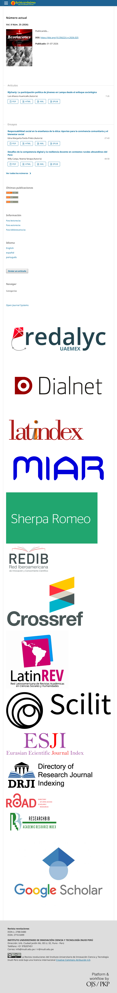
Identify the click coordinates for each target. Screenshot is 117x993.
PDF (14, 101)
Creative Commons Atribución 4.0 (73, 959)
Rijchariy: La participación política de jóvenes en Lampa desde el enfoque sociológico (52, 92)
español (10, 252)
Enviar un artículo (17, 271)
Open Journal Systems (17, 305)
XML (41, 101)
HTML (28, 101)
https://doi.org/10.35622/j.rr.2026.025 (59, 37)
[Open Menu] (6, 3)
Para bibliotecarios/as (16, 229)
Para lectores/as (13, 220)
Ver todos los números (17, 173)
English (10, 248)
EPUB (55, 101)
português (11, 257)
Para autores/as (13, 225)
